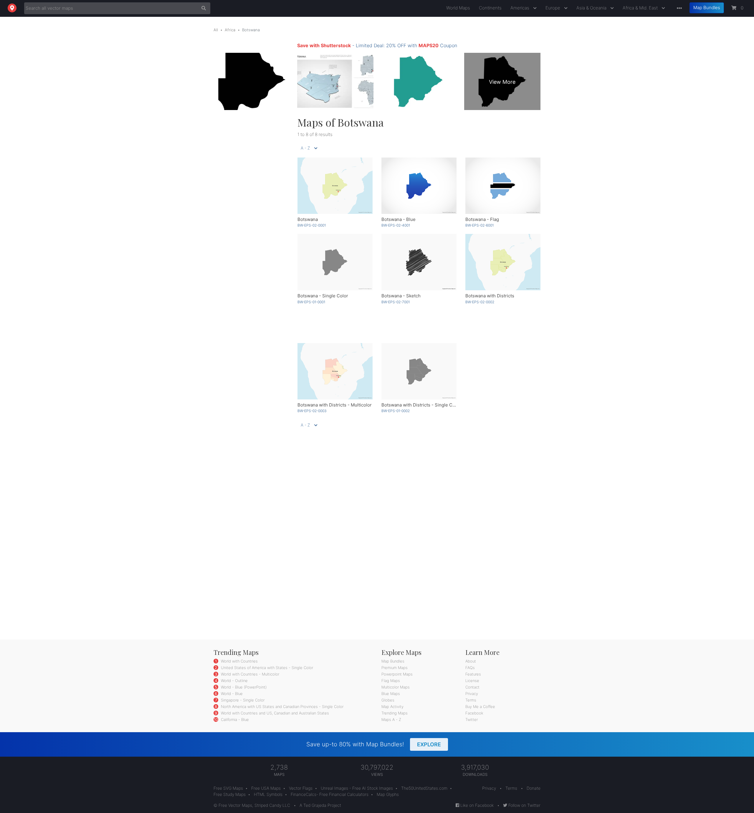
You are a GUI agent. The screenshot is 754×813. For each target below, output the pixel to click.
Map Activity (392, 706)
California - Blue (234, 719)
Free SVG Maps (228, 788)
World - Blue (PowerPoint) (243, 687)
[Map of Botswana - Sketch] (419, 262)
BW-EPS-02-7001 (395, 302)
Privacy (471, 693)
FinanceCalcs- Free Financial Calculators (329, 794)
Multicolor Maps (395, 687)
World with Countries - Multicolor (249, 674)
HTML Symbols (268, 794)
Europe (553, 8)
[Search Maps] (202, 8)
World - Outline (234, 680)
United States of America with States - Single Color (266, 667)
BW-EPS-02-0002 (479, 302)
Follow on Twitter (523, 805)
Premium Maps (394, 667)
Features (473, 674)
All (216, 29)
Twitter (471, 719)
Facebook (474, 713)
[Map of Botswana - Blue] (419, 186)
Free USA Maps (266, 788)
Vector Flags (300, 788)
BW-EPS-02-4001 (395, 225)
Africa (230, 29)
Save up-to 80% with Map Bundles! (373, 744)
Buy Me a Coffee (480, 706)
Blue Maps (390, 693)
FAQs (470, 667)
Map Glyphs (388, 794)
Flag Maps (390, 680)
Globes (387, 700)
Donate (533, 788)
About (470, 661)
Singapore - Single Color (242, 700)
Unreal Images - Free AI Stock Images (357, 788)
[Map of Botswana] (335, 186)
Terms (470, 700)
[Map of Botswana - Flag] (502, 186)
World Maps (458, 8)
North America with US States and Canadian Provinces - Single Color (281, 706)
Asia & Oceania (592, 8)
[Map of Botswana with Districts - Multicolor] (335, 371)
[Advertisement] (251, 204)
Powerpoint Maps (397, 674)
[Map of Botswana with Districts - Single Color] (419, 371)
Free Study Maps (230, 794)
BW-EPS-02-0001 (311, 225)
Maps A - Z (391, 719)
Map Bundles (706, 7)
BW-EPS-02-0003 (312, 411)
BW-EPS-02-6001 (479, 225)
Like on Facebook (476, 805)
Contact (472, 687)
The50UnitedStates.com (424, 788)
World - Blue (231, 693)
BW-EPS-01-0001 (311, 302)
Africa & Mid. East (641, 8)
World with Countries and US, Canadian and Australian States (274, 713)
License (472, 680)
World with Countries (239, 661)
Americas (520, 8)
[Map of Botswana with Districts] (502, 262)
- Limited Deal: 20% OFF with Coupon (377, 45)
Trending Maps (394, 713)
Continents (490, 8)
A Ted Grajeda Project (320, 805)
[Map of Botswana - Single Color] (335, 262)
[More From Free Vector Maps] (678, 8)
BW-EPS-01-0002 (395, 411)
